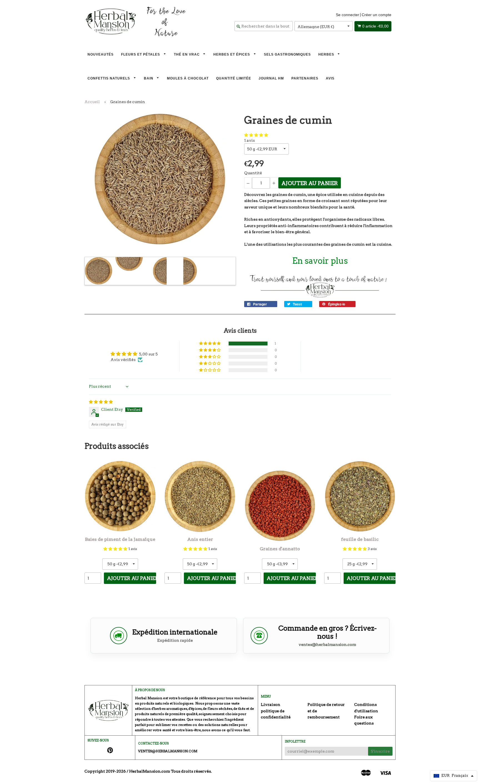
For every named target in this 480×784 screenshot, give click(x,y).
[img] (101, 402)
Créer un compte (376, 15)
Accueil (92, 101)
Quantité (253, 173)
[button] (256, 135)
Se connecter (347, 15)
